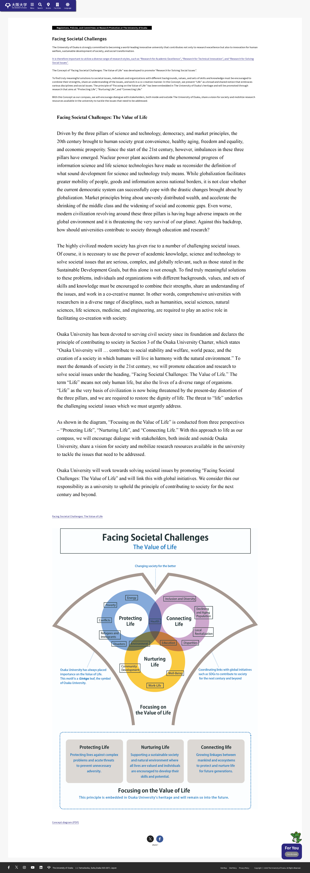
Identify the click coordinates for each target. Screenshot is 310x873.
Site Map (223, 868)
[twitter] (150, 839)
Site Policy (233, 868)
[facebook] (159, 839)
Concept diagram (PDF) (65, 822)
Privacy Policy (244, 868)
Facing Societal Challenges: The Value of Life (77, 516)
